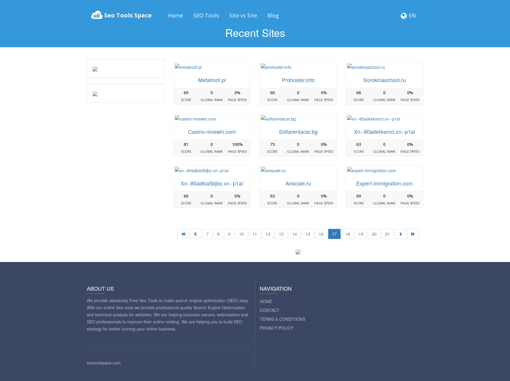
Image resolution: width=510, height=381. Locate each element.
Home (175, 15)
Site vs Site (243, 15)
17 (334, 234)
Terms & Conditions (282, 319)
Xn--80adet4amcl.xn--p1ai (384, 131)
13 (281, 234)
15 (307, 234)
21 (387, 234)
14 (294, 234)
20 (374, 234)
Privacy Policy (276, 328)
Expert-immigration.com (384, 183)
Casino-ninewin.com (212, 131)
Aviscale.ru (298, 183)
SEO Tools (206, 15)
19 (361, 234)
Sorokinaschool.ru (384, 80)
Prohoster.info (298, 80)
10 (241, 234)
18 (347, 234)
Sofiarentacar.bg (298, 131)
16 (321, 234)
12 (268, 234)
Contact (269, 310)
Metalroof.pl (212, 80)
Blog (273, 15)
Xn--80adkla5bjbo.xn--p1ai (212, 183)
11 (254, 234)
